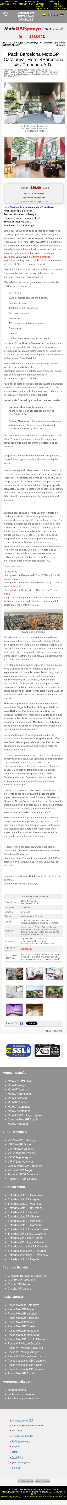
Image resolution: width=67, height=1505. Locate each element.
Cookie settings (25, 1481)
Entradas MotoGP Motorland (25, 1225)
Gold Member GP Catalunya (25, 1165)
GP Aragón (18, 43)
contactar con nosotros (21, 1394)
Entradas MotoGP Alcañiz (23, 1212)
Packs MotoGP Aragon (21, 1309)
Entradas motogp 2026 (22, 1420)
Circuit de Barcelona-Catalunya (27, 1275)
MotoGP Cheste (17, 1102)
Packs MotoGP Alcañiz (22, 1322)
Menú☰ (6, 15)
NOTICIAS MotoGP (11, 45)
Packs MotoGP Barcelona (20, 74)
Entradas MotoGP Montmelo (25, 1220)
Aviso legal (17, 1431)
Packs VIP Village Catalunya (25, 1347)
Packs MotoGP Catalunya (23, 1305)
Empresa (16, 1446)
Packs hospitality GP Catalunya (27, 1360)
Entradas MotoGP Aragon (23, 1199)
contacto (60, 45)
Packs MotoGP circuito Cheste (26, 1339)
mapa (17, 579)
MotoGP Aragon (17, 1085)
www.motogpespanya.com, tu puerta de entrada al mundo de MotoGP (33, 1496)
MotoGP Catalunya (19, 1081)
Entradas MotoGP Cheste (23, 1216)
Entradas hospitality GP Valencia (28, 1255)
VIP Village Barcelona (21, 1153)
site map (16, 1468)
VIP (14, 4)
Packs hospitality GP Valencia (26, 1369)
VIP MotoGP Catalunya (22, 1140)
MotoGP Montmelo (19, 1106)
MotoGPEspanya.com (12, 1492)
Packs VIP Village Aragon (23, 1352)
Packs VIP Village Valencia (24, 1356)
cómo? (15, 1452)
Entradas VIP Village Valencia (26, 1242)
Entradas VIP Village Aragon (25, 1237)
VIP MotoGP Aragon (20, 1144)
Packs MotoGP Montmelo (23, 1330)
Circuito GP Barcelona (21, 1280)
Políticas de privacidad (22, 1436)
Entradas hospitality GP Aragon (27, 1250)
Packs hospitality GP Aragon (25, 1364)
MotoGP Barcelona (19, 1093)
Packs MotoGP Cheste (21, 1326)
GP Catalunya (31, 43)
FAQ (48, 560)
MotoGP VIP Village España (25, 1115)
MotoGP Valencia (18, 1089)
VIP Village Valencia (20, 1161)
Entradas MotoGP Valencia (24, 1203)
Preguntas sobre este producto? (34, 202)
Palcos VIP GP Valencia (22, 1178)
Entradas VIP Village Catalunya (27, 1233)
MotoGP (23, 4)
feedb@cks (17, 1457)
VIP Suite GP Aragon (20, 1170)
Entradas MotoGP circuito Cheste (28, 1229)
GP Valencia (46, 43)
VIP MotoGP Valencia (21, 1148)
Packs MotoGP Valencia (22, 1313)
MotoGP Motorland (19, 1110)
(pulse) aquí (26, 949)
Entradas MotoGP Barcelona (25, 1208)
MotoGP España (18, 1123)
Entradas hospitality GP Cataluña (28, 1246)
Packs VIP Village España (24, 1343)
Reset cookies (42, 1481)
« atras (47, 1031)
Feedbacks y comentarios (23, 1398)
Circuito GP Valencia (20, 1288)
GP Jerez (6, 43)
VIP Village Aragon (19, 1157)
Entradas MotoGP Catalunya (25, 1195)
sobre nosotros (17, 1389)
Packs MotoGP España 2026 (59, 6)
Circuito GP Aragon (19, 1284)
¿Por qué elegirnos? (21, 1462)
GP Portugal (59, 43)
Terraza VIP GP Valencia (23, 1174)
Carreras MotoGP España (23, 1119)
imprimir (58, 1031)
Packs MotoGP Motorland (23, 1335)
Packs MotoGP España (22, 1373)
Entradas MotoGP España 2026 (42, 6)
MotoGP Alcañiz (17, 1098)
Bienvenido (5, 4)
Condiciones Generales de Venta (27, 1425)
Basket (35, 36)
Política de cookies (21, 1441)
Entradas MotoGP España (24, 1259)
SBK (31, 4)
